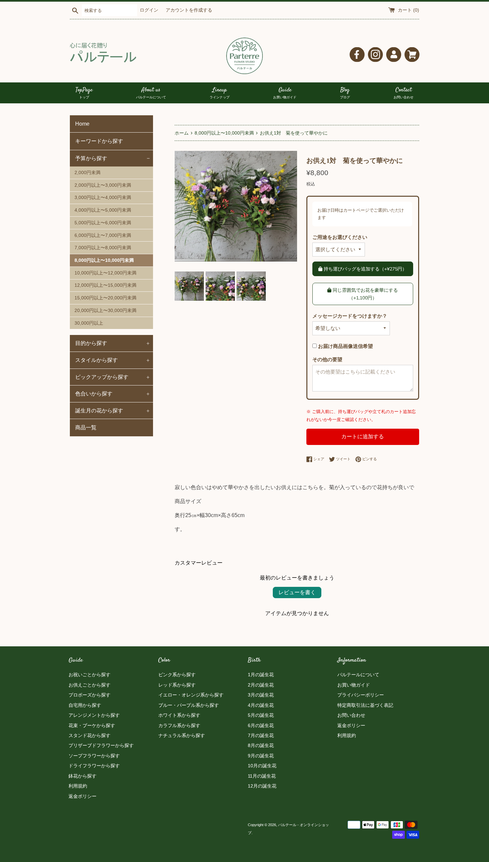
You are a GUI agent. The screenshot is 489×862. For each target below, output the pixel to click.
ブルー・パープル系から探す (188, 705)
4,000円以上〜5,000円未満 (103, 210)
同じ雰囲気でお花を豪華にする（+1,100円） (364, 293)
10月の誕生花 (262, 765)
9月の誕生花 (261, 755)
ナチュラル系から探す (181, 735)
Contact (403, 93)
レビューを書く (297, 592)
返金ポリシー (82, 796)
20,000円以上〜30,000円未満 (105, 310)
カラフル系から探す (179, 725)
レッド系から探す (177, 685)
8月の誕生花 (261, 745)
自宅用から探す (85, 705)
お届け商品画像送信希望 (345, 346)
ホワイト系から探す (179, 715)
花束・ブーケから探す (92, 725)
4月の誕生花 (261, 705)
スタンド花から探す (89, 735)
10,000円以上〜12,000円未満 (105, 272)
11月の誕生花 (262, 776)
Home (82, 124)
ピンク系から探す (177, 674)
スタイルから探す (112, 360)
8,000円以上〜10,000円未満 (104, 260)
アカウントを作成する (189, 10)
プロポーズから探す (89, 695)
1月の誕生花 (261, 674)
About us (151, 93)
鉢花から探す (82, 776)
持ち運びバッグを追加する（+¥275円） (364, 269)
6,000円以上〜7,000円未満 (103, 235)
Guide (284, 93)
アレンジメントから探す (94, 715)
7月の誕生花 (261, 735)
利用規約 (78, 786)
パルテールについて (358, 674)
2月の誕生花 (261, 685)
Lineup (220, 93)
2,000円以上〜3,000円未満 (103, 185)
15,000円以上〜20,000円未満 (105, 297)
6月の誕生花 (261, 725)
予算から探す (112, 158)
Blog (345, 93)
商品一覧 (85, 427)
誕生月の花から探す (112, 410)
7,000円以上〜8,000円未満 (103, 247)
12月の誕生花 (262, 786)
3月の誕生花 (261, 695)
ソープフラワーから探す (94, 755)
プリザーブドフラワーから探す (101, 745)
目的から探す (112, 343)
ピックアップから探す (112, 377)
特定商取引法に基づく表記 (365, 705)
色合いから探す (112, 393)
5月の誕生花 (261, 715)
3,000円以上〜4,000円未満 (103, 197)
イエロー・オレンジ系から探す (191, 695)
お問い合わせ (351, 715)
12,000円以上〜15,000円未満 (105, 285)
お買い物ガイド (353, 685)
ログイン (149, 10)
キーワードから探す (99, 141)
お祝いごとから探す (89, 674)
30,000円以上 (89, 323)
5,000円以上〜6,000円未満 (103, 222)
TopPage (84, 93)
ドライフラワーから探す (94, 765)
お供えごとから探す (89, 685)
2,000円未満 (87, 172)
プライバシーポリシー (360, 695)
